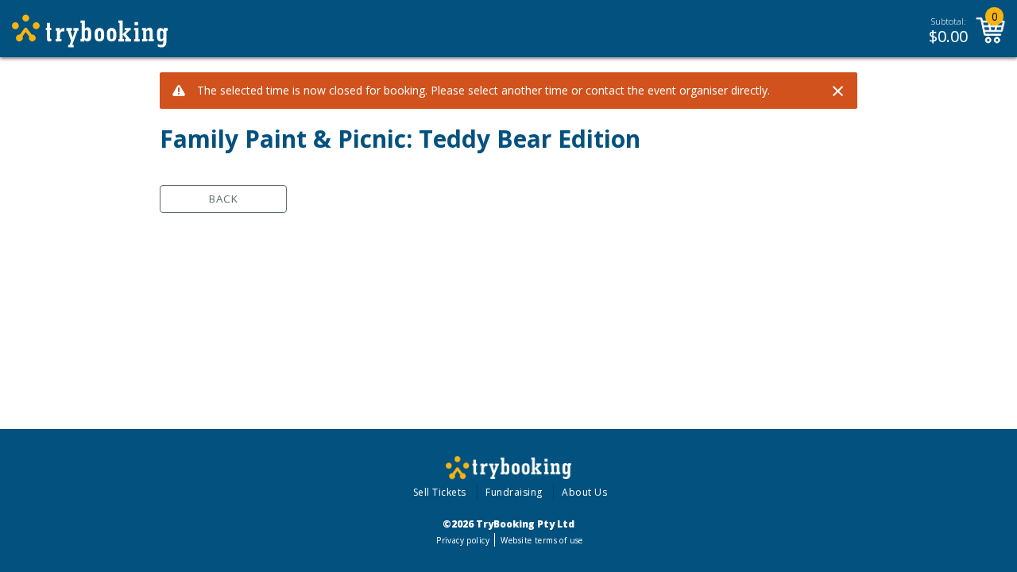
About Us (584, 492)
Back (223, 198)
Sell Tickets (439, 492)
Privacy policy (462, 540)
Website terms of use (541, 540)
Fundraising (514, 492)
